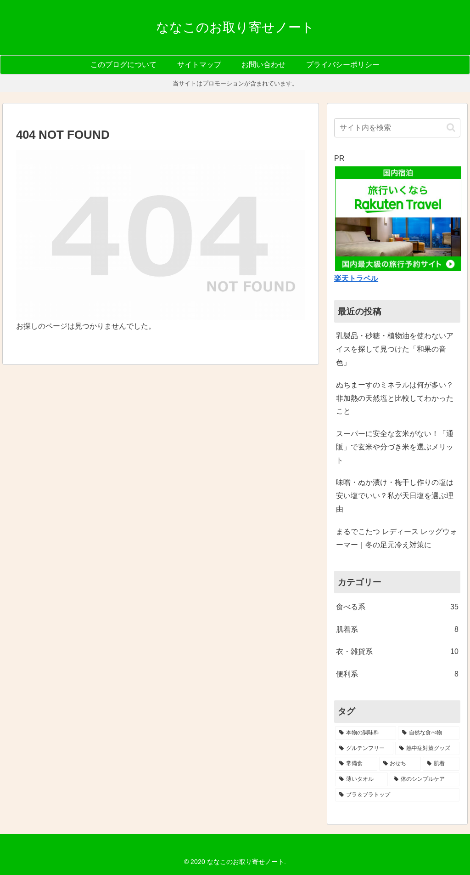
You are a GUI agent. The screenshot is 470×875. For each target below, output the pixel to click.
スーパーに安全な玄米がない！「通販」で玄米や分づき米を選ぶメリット (394, 447)
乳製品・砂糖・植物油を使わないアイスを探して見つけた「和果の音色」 (394, 349)
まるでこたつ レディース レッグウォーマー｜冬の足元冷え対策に (396, 538)
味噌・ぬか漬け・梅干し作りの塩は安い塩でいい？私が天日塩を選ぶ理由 (394, 495)
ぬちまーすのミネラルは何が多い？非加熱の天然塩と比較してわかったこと (394, 398)
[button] (451, 127)
